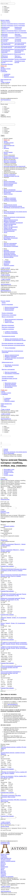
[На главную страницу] (5, 293)
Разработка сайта (5, 842)
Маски (2, 869)
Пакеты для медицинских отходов (13, 206)
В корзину (3, 511)
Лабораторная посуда (19, 54)
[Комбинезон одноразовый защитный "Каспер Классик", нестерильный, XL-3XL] (14, 595)
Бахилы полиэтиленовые (10, 183)
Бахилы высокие (8, 185)
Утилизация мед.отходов (18, 40)
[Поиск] (5, 115)
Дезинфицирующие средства (11, 176)
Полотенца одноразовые (10, 200)
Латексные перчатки (9, 253)
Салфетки (3, 875)
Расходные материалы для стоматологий (20, 43)
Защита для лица (8, 194)
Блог (2, 81)
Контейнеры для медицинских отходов (14, 207)
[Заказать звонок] (1, 443)
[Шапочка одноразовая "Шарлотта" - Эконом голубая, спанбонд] (14, 545)
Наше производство (6, 79)
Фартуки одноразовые (10, 244)
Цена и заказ (4, 479)
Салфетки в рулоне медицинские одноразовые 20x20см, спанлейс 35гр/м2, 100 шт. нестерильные (14, 647)
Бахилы (3, 865)
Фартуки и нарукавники (18, 56)
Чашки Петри (7, 239)
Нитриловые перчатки (10, 254)
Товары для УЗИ (8, 225)
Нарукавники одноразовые (11, 246)
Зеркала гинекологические (11, 220)
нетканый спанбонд (9, 526)
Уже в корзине (10, 566)
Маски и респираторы (20, 30)
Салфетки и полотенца (21, 37)
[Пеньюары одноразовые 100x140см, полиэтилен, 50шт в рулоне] (14, 797)
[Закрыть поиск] (1, 101)
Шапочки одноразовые (21, 32)
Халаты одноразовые (19, 25)
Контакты (3, 70)
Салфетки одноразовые (10, 199)
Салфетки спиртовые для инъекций (13, 222)
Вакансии (6, 75)
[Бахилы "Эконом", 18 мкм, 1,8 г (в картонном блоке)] (14, 619)
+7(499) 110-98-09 (5, 82)
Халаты (3, 868)
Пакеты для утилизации (7, 876)
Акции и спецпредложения (8, 861)
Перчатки (10, 64)
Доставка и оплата (5, 68)
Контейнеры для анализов (11, 238)
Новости (3, 862)
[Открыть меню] (1, 442)
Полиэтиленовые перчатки (11, 255)
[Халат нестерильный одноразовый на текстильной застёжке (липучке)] (14, 667)
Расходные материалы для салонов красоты (20, 46)
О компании (4, 71)
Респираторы (7, 192)
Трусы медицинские (9, 231)
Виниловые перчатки (9, 251)
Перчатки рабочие (8, 257)
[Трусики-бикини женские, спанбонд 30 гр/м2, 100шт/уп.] (14, 748)
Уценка (8, 21)
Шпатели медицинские (10, 224)
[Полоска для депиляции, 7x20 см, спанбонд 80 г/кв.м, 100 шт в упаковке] (14, 773)
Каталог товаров (5, 20)
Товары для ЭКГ (8, 228)
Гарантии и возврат (9, 77)
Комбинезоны (4, 866)
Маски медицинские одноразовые (13, 191)
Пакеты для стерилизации (11, 226)
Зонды (5, 232)
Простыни (3, 873)
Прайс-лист (4, 66)
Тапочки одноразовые (20, 59)
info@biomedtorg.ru (6, 99)
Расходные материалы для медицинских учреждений (20, 51)
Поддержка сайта (5, 843)
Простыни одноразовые (18, 35)
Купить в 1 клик (5, 512)
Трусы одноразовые (9, 213)
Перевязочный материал (10, 229)
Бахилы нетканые (8, 184)
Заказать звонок (5, 289)
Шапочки (3, 872)
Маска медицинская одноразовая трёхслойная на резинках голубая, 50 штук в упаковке (14, 575)
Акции (2, 67)
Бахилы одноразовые (19, 23)
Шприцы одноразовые (10, 221)
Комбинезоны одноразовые (18, 28)
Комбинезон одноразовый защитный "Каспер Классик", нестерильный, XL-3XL (13, 599)
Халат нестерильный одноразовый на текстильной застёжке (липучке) (11, 672)
